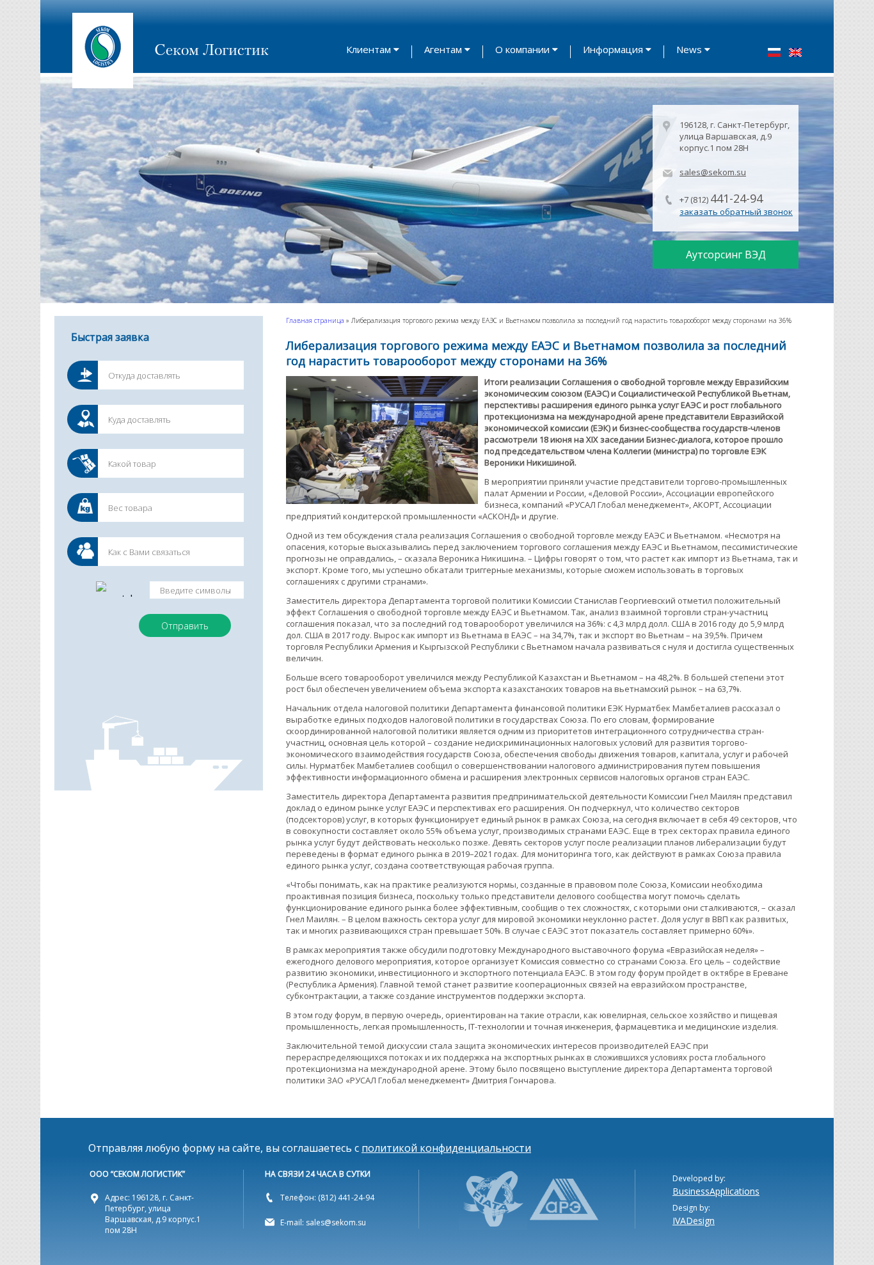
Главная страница (315, 320)
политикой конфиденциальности (446, 1148)
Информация (613, 49)
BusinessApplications (715, 1191)
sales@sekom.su (712, 172)
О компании (522, 49)
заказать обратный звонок (736, 211)
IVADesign (693, 1220)
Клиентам (368, 49)
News (689, 49)
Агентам (443, 49)
